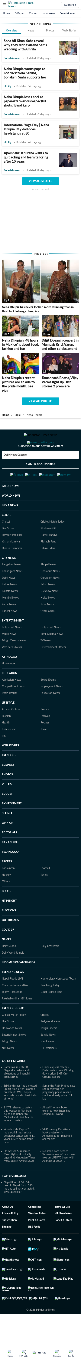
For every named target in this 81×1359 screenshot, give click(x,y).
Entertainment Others (53, 666)
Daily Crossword (50, 964)
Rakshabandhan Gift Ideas (17, 1017)
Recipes (44, 741)
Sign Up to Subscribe (40, 479)
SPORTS (7, 880)
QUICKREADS (10, 938)
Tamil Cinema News (51, 652)
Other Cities (47, 629)
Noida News (47, 616)
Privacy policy (10, 1232)
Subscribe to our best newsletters (40, 461)
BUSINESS (8, 783)
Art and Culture (11, 728)
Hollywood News (50, 646)
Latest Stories (13, 1079)
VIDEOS (7, 803)
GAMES (6, 958)
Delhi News (8, 596)
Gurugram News (50, 596)
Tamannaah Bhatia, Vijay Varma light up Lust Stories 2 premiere (60, 382)
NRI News (8, 1066)
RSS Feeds (34, 1245)
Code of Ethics (63, 1239)
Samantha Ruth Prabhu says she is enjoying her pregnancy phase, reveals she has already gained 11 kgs (58, 1111)
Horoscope (8, 682)
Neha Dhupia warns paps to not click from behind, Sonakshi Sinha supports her (25, 73)
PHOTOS (7, 793)
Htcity (7, 86)
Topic (17, 415)
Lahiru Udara (47, 567)
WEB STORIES (10, 764)
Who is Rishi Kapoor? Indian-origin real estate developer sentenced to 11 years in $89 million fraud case (19, 1154)
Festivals (45, 734)
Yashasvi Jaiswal (11, 560)
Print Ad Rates (36, 1239)
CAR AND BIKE (11, 861)
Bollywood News (11, 646)
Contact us (34, 1225)
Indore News (9, 603)
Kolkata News (10, 609)
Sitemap (6, 1245)
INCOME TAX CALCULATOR (18, 981)
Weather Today (37, 1232)
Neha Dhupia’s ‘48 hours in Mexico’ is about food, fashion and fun (20, 345)
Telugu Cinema (48, 1047)
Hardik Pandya (48, 553)
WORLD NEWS (11, 514)
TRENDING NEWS (13, 990)
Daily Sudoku (9, 964)
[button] (4, 4)
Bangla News (48, 1053)
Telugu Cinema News (14, 659)
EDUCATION (9, 691)
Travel (43, 748)
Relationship (9, 748)
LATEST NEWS (10, 504)
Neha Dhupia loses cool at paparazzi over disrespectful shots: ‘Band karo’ (25, 101)
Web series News (12, 666)
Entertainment (68, 13)
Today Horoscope (12, 1010)
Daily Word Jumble (13, 971)
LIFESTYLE (8, 721)
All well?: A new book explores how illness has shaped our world (56, 1129)
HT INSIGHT (9, 919)
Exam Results (9, 711)
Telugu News (9, 1060)
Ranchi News (9, 629)
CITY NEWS (9, 576)
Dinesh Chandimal (12, 567)
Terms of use (62, 1225)
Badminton (8, 887)
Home (6, 13)
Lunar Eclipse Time (51, 1010)
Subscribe (70, 4)
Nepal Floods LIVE (12, 997)
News (31, 30)
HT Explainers (48, 1066)
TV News (45, 659)
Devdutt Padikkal (12, 553)
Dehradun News (50, 590)
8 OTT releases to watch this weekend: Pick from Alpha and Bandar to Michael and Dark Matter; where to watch (19, 1132)
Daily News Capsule (15, 470)
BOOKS (6, 909)
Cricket (33, 13)
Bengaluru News (11, 583)
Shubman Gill (48, 547)
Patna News (9, 623)
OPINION (7, 841)
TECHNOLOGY (11, 870)
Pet (4, 754)
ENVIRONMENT (11, 822)
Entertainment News (14, 1053)
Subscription (9, 1239)
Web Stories (69, 30)
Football (45, 887)
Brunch (44, 728)
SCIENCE (7, 832)
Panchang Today (49, 1004)
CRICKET (7, 533)
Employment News (51, 705)
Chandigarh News (12, 590)
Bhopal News (48, 583)
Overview (11, 30)
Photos (50, 30)
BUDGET (7, 812)
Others (6, 900)
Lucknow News (49, 609)
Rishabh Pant (48, 560)
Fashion (6, 734)
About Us (7, 1225)
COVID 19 (8, 948)
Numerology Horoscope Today (58, 997)
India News (48, 13)
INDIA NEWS (10, 524)
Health (6, 741)
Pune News (47, 623)
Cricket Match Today (52, 540)
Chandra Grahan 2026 (15, 1004)
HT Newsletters (64, 1232)
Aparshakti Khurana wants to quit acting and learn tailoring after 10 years (26, 157)
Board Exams (48, 698)
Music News (9, 652)
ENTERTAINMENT (13, 639)
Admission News (11, 698)
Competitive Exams (13, 705)
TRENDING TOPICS (13, 1027)
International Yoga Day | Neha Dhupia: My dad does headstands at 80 (26, 129)
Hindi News (47, 1060)
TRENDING (8, 774)
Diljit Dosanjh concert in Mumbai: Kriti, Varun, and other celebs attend (60, 345)
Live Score (8, 547)
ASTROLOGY (10, 675)
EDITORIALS (9, 851)
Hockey (6, 893)
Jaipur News (47, 603)
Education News (50, 711)
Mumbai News (10, 616)
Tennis (44, 893)
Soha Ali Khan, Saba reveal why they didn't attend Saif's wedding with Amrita (25, 45)
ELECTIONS (9, 929)
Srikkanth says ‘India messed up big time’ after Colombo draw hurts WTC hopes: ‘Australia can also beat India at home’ (20, 1111)
